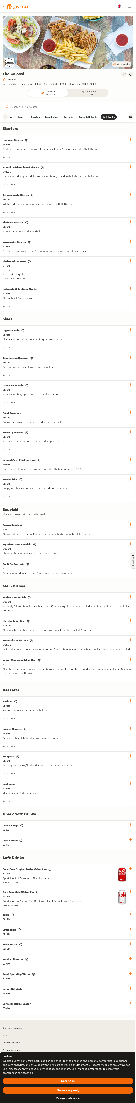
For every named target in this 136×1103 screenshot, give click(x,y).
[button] (16, 6)
